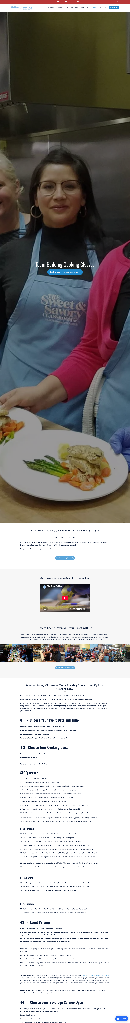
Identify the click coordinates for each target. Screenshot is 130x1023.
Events (94, 8)
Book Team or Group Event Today (65, 558)
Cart (105, 8)
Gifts (100, 8)
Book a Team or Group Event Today (65, 272)
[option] (16, 653)
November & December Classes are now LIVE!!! (65, 2)
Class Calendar (50, 8)
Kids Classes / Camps (72, 8)
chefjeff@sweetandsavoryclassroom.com (96, 975)
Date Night (60, 8)
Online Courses (85, 8)
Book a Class (114, 8)
